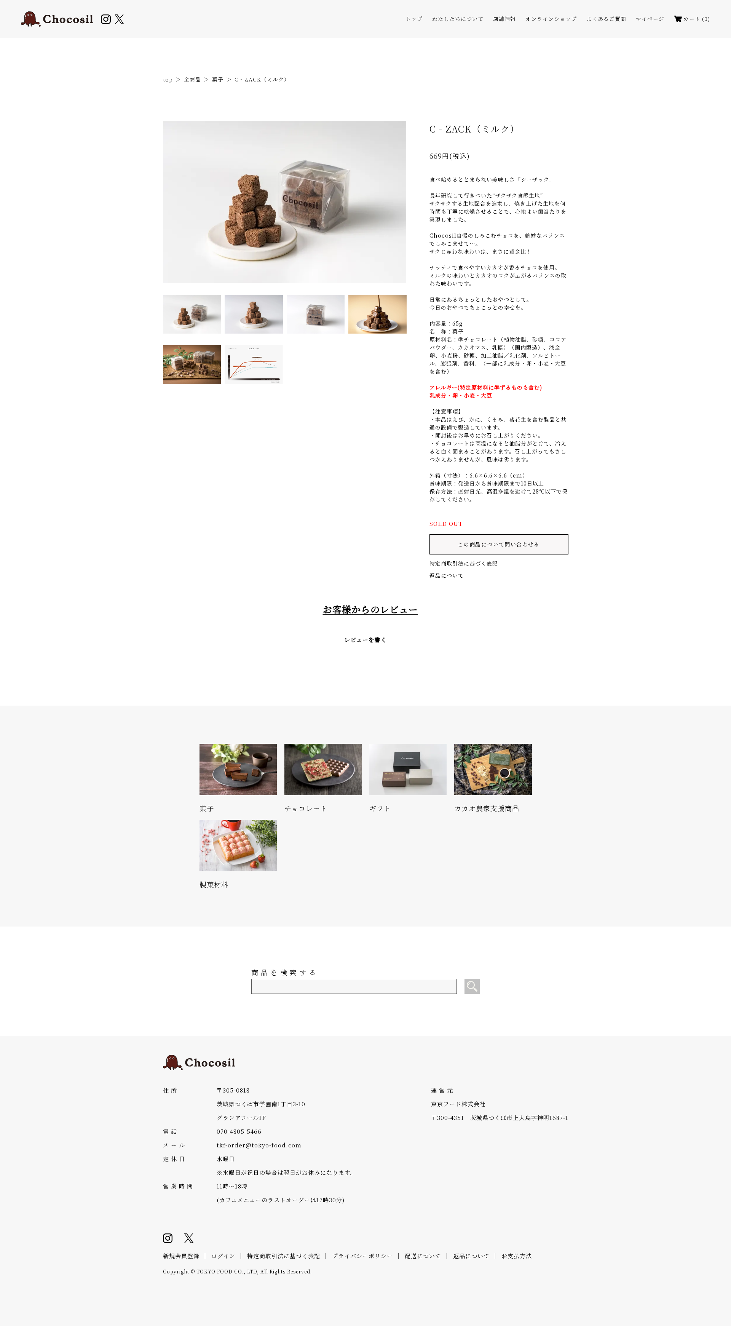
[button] (192, 314)
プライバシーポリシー (362, 1256)
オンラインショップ (551, 19)
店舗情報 (504, 19)
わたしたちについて (458, 19)
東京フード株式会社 (458, 1104)
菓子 (217, 79)
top (168, 79)
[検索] (472, 986)
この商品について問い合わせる (499, 544)
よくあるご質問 (606, 19)
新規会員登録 (181, 1256)
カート (696, 19)
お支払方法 (516, 1256)
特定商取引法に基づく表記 (463, 563)
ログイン (223, 1256)
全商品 (192, 79)
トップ (414, 19)
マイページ (650, 19)
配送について (423, 1256)
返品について (446, 575)
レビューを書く (365, 640)
